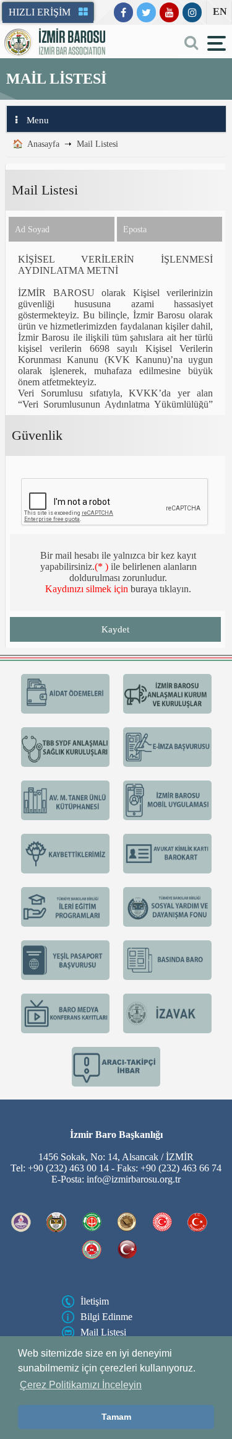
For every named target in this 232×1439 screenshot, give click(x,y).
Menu (38, 120)
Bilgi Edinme (106, 1316)
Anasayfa (43, 144)
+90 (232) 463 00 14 (68, 1168)
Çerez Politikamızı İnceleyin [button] (81, 1385)
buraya (144, 589)
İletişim (94, 1301)
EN (220, 11)
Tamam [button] (116, 1417)
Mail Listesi (97, 144)
